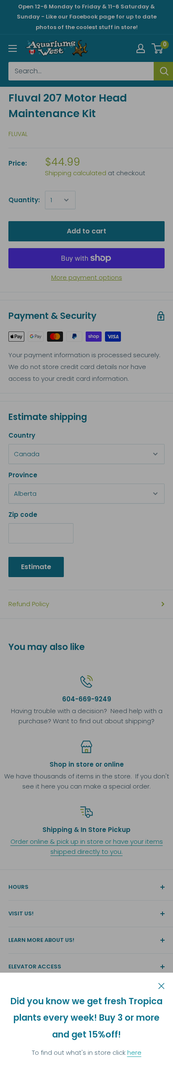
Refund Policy (28, 603)
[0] (157, 48)
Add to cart (86, 231)
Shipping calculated (75, 172)
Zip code (22, 514)
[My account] (140, 48)
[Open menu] (12, 48)
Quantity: (24, 199)
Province (22, 475)
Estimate (36, 567)
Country (21, 435)
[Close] (161, 985)
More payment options (86, 277)
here (134, 1052)
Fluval (18, 134)
